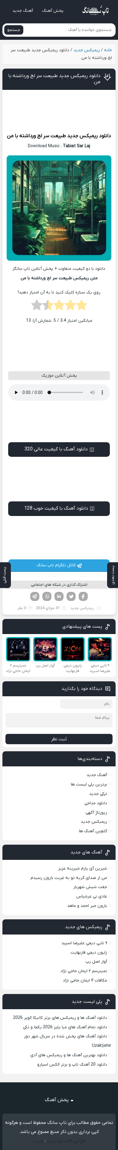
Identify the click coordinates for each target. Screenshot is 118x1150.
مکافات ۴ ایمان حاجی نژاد (85, 980)
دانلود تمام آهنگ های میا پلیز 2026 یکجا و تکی (65, 1027)
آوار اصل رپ (96, 962)
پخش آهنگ (53, 11)
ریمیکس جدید (87, 50)
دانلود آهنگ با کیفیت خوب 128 (56, 508)
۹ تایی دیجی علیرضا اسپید (84, 943)
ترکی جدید (98, 794)
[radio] (81, 306)
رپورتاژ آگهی (96, 813)
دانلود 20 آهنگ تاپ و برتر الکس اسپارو (72, 1064)
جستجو (13, 29)
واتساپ (46, 596)
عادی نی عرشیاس (91, 896)
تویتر (71, 596)
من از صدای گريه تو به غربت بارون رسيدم (69, 878)
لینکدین (59, 596)
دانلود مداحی (95, 803)
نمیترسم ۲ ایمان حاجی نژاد (84, 971)
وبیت (38, 1141)
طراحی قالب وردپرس (66, 1141)
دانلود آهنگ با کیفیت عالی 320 (56, 449)
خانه (108, 50)
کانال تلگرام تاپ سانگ (56, 565)
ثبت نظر (59, 739)
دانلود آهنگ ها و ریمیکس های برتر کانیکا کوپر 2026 (60, 1018)
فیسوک (83, 596)
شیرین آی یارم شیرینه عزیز (82, 868)
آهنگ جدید (22, 11)
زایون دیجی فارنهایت (88, 952)
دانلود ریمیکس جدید (89, 136)
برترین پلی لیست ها (89, 784)
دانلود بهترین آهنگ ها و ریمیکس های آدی (68, 1055)
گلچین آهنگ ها (93, 831)
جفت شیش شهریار (90, 887)
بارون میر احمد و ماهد (87, 906)
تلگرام (34, 596)
